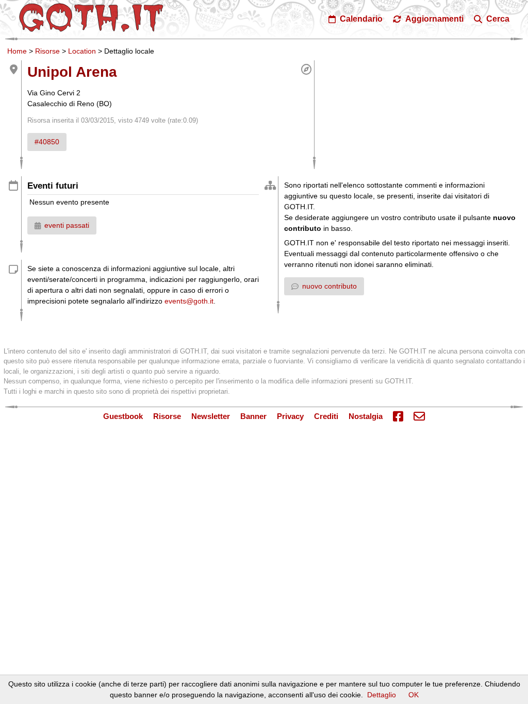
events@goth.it (188, 301)
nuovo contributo (329, 286)
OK (413, 695)
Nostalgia (366, 416)
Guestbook (123, 416)
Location (82, 51)
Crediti (326, 416)
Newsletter (210, 416)
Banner (253, 416)
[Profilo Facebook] (398, 417)
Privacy (290, 416)
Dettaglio (381, 695)
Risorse (47, 51)
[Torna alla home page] (91, 17)
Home (17, 51)
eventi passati (66, 225)
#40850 (47, 142)
